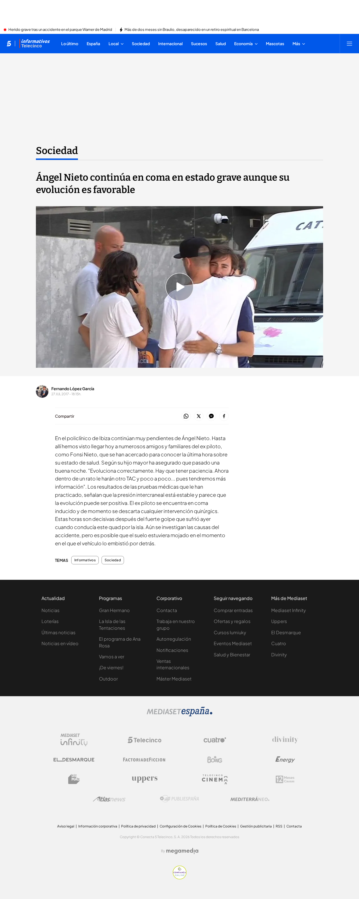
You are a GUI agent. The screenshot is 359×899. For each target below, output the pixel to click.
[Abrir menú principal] (349, 43)
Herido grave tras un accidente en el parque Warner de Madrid (60, 29)
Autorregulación (174, 639)
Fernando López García (72, 388)
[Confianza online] (180, 878)
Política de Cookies (220, 826)
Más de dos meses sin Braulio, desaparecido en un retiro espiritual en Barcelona (192, 29)
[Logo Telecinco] (144, 740)
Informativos (85, 560)
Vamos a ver (111, 656)
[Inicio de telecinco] (9, 43)
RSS (279, 826)
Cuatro (278, 643)
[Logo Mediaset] (179, 715)
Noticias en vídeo (60, 643)
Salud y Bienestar (232, 654)
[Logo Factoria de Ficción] (144, 760)
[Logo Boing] (214, 760)
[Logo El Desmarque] (74, 760)
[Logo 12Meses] (285, 779)
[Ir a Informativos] (34, 43)
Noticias (50, 610)
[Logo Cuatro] (215, 740)
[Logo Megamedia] (182, 851)
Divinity (279, 654)
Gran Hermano (114, 610)
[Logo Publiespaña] (179, 799)
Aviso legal (65, 826)
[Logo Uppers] (144, 779)
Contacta (167, 610)
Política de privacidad (138, 826)
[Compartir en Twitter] (199, 416)
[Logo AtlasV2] (109, 799)
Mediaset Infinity (288, 610)
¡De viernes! (111, 667)
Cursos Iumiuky (230, 632)
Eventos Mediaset (233, 643)
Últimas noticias (58, 632)
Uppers (279, 621)
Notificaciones (172, 650)
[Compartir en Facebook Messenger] (211, 416)
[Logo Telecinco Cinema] (215, 779)
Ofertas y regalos (232, 621)
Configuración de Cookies (180, 826)
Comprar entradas (233, 610)
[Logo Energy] (285, 760)
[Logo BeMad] (74, 779)
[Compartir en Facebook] (224, 416)
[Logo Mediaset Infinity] (74, 740)
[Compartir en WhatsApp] (186, 416)
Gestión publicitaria (256, 826)
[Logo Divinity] (285, 740)
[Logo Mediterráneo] (250, 799)
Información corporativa (97, 826)
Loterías (50, 621)
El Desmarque (286, 632)
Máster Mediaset (174, 679)
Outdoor (108, 679)
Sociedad (57, 151)
